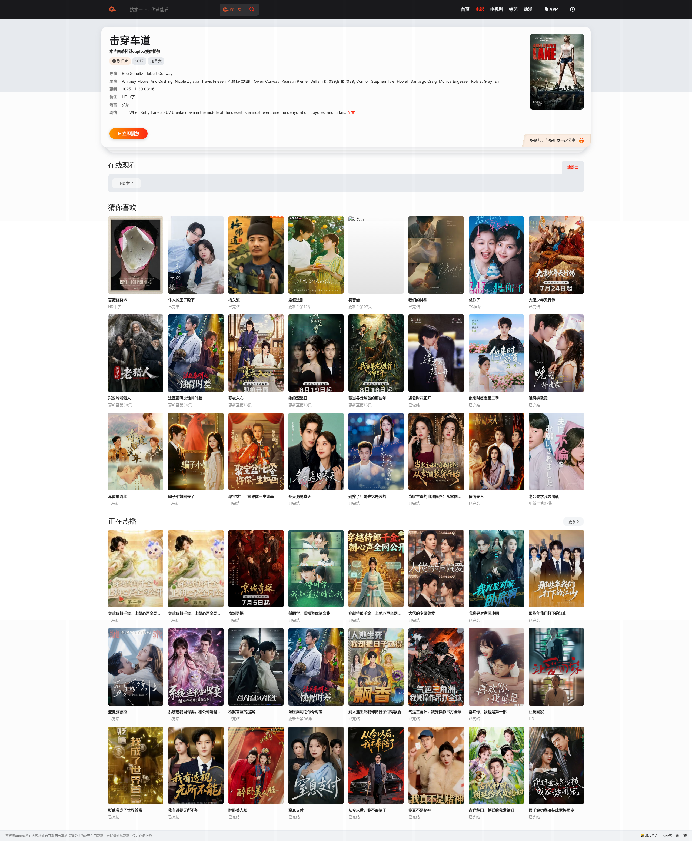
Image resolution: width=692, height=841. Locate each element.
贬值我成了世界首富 (125, 810)
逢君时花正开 (419, 398)
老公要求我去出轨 (544, 496)
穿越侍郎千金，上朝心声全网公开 (376, 613)
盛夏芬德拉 (117, 711)
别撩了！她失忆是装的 (367, 496)
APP (553, 9)
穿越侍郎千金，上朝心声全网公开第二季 (135, 613)
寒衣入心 (236, 398)
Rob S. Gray (481, 81)
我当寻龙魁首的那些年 (367, 398)
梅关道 (234, 299)
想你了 (474, 299)
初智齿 (354, 299)
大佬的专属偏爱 (421, 613)
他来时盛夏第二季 (484, 398)
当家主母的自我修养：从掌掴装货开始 (436, 496)
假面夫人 (476, 496)
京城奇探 (236, 613)
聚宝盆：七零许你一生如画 (251, 496)
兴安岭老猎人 (119, 398)
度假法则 (296, 299)
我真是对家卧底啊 (484, 613)
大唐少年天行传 (542, 299)
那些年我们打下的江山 (548, 613)
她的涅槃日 (297, 398)
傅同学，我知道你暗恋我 (309, 613)
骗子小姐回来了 (181, 496)
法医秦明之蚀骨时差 (185, 398)
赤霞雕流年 (117, 496)
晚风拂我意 (538, 398)
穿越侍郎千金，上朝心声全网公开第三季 (195, 613)
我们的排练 (417, 299)
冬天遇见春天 (299, 496)
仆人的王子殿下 (181, 299)
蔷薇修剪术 (117, 299)
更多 (572, 521)
